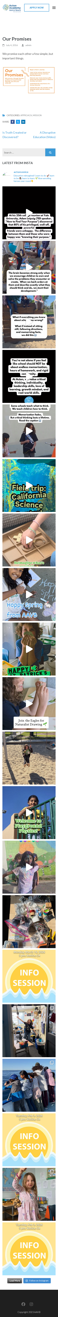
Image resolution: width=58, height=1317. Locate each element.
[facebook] (23, 1304)
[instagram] (31, 1304)
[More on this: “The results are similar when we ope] (29, 267)
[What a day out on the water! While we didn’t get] (29, 1085)
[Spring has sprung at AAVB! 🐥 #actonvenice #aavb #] (29, 594)
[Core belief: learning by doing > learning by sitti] (29, 485)
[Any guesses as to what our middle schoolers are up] (29, 921)
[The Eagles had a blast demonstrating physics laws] (29, 812)
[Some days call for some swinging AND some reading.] (29, 758)
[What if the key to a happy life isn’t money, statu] (29, 212)
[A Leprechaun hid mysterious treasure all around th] (29, 649)
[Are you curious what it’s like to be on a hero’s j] (29, 976)
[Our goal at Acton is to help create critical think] (29, 430)
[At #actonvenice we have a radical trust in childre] (29, 540)
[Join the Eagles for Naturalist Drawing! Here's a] (29, 703)
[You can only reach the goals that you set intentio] (29, 376)
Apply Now (37, 7)
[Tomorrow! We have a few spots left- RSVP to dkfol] (29, 1139)
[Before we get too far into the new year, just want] (29, 1194)
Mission (37, 115)
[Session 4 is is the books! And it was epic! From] (29, 1030)
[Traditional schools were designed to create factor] (29, 321)
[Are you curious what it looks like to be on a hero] (29, 1248)
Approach (26, 115)
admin (28, 45)
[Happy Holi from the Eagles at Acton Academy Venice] (29, 867)
